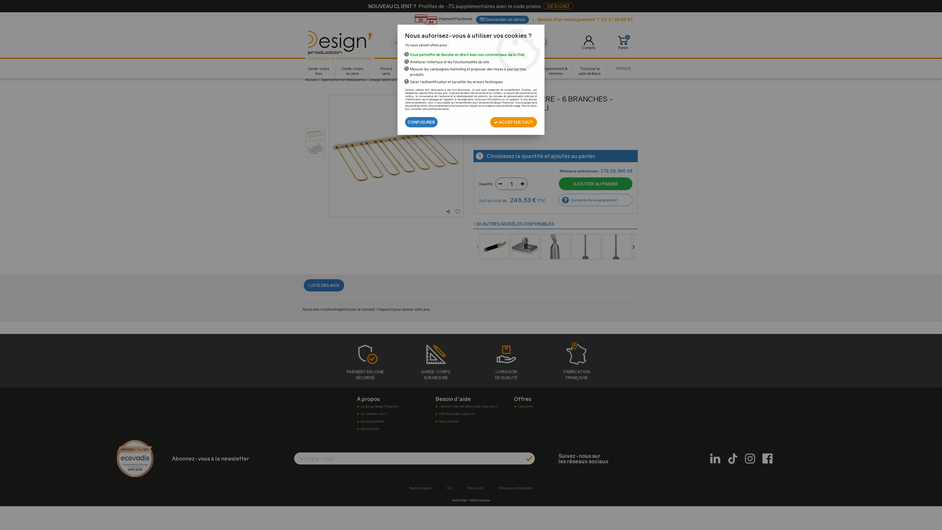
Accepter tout (515, 122)
